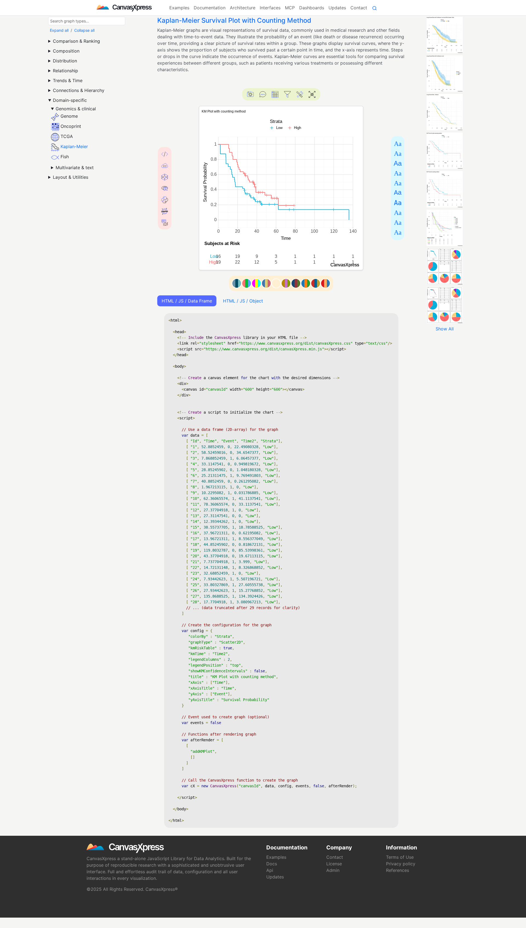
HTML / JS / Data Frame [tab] (187, 301)
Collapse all (84, 30)
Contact (358, 7)
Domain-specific (70, 100)
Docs (271, 863)
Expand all (59, 30)
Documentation (209, 7)
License (334, 863)
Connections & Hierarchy (78, 90)
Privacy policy (400, 863)
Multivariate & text (75, 167)
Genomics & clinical (76, 108)
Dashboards (311, 7)
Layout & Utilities (70, 177)
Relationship (65, 70)
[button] (250, 94)
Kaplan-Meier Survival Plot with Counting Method (234, 20)
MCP (290, 7)
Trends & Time (67, 80)
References (397, 870)
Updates (337, 7)
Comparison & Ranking (76, 41)
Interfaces (270, 7)
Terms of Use (400, 857)
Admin (332, 870)
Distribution (65, 61)
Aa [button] (398, 143)
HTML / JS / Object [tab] (243, 301)
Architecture (242, 7)
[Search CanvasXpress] (374, 7)
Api (269, 870)
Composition (66, 51)
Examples (179, 7)
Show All (445, 329)
